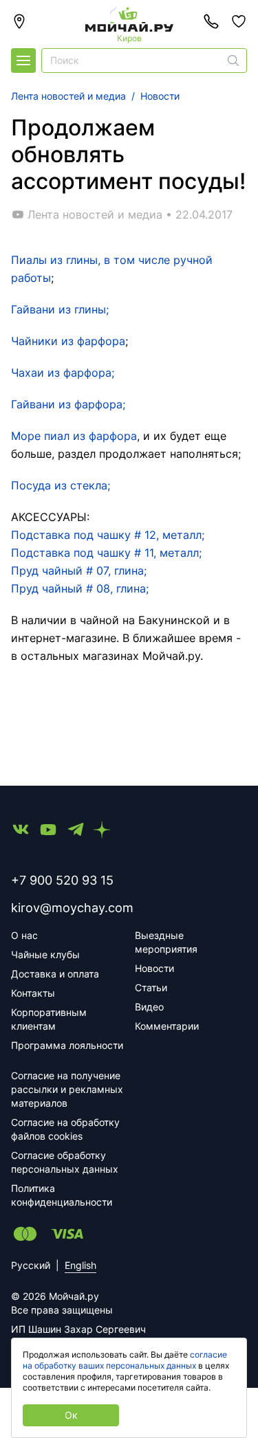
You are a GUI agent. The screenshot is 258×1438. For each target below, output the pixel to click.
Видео (149, 1007)
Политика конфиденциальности (61, 1195)
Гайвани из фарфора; (68, 404)
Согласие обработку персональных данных (64, 1162)
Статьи (151, 987)
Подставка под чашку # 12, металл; (107, 535)
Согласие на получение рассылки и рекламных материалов (67, 1089)
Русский (30, 1265)
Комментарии (167, 1026)
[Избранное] (238, 21)
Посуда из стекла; (60, 485)
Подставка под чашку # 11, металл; (106, 553)
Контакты (33, 993)
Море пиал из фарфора (74, 436)
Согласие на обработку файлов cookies (65, 1129)
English (80, 1265)
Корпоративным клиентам (49, 1019)
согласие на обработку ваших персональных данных (125, 1360)
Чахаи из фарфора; (62, 372)
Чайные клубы (45, 954)
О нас (24, 935)
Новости (154, 968)
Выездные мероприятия (166, 942)
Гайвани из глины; (60, 309)
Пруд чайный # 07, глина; (79, 570)
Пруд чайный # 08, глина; (80, 588)
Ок (71, 1415)
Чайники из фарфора (68, 341)
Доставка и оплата (55, 974)
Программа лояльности (67, 1045)
